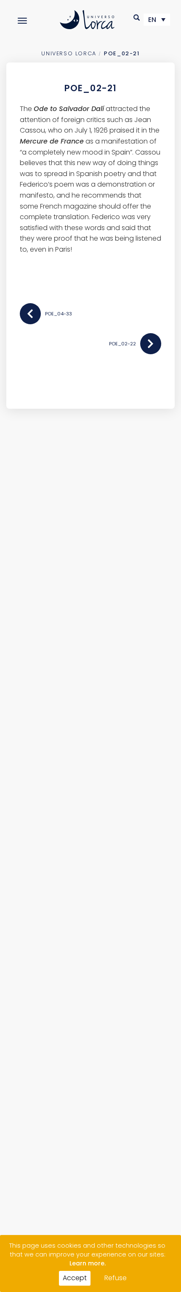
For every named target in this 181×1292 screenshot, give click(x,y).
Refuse (115, 1278)
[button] (137, 17)
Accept (75, 1278)
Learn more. (87, 1263)
